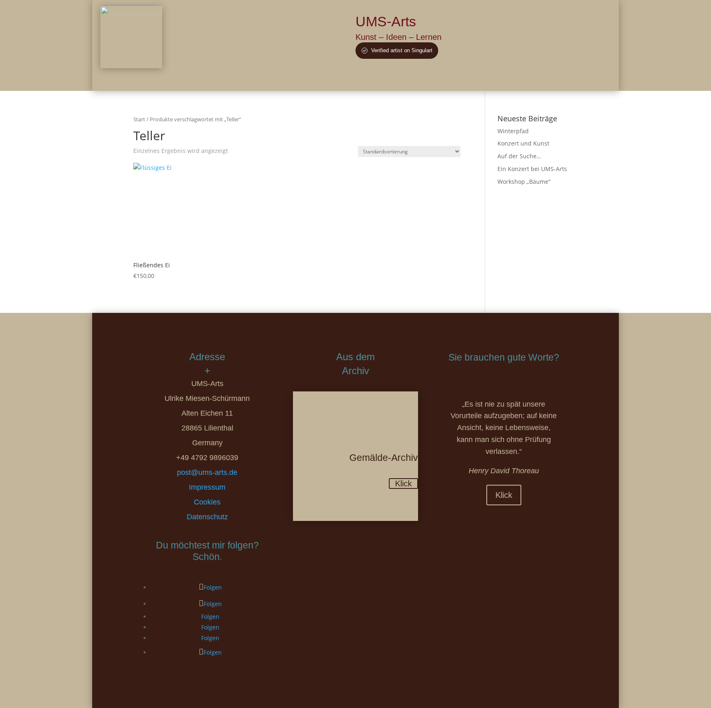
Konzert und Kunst (523, 143)
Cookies (207, 502)
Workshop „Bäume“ (524, 181)
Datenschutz (207, 517)
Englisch (558, 79)
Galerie (407, 79)
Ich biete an (443, 79)
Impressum (207, 487)
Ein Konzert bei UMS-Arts (532, 169)
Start (139, 119)
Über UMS (372, 79)
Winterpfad (513, 131)
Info (498, 79)
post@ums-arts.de (207, 472)
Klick (403, 483)
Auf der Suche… (519, 156)
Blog (475, 79)
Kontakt (525, 79)
